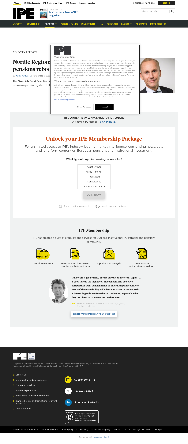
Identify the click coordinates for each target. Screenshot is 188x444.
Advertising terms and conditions (32, 395)
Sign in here (108, 122)
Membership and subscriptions (31, 380)
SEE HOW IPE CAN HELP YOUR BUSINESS (94, 314)
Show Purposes (84, 107)
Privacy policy (67, 429)
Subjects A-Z (52, 429)
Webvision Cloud (101, 437)
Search (172, 10)
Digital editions (23, 408)
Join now (94, 194)
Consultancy (94, 181)
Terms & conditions (122, 429)
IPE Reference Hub (52, 3)
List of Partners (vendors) (64, 100)
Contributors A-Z (36, 429)
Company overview (25, 385)
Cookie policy (82, 429)
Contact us (21, 375)
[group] (157, 24)
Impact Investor (87, 3)
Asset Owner (94, 167)
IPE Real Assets (32, 3)
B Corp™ (158, 429)
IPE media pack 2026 (26, 390)
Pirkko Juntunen (23, 76)
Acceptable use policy (100, 429)
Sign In (166, 3)
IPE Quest (71, 3)
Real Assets (94, 176)
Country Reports (25, 52)
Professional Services (94, 186)
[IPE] (23, 18)
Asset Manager (94, 171)
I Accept (104, 107)
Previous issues (19, 429)
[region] (95, 79)
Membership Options (144, 3)
